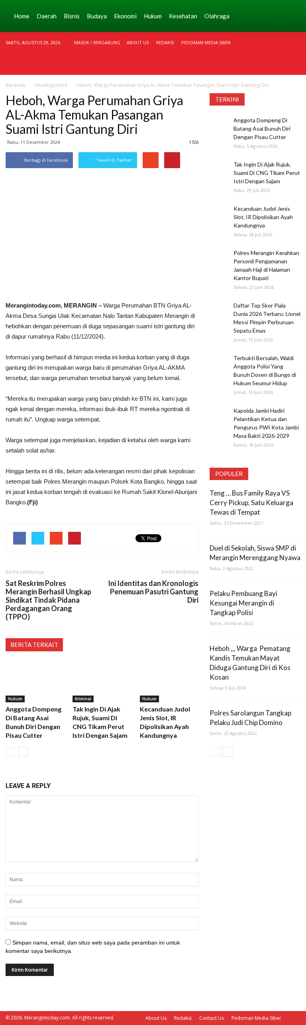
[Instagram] (255, 64)
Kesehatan (183, 16)
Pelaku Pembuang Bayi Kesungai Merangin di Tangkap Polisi (243, 603)
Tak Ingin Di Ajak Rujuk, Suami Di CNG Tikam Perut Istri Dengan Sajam (266, 172)
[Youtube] (294, 64)
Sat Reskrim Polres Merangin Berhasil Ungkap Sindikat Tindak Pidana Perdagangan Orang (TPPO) (48, 600)
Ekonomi (125, 16)
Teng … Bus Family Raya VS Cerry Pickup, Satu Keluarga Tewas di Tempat (251, 502)
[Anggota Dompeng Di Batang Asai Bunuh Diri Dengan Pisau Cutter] (35, 682)
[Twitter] (268, 64)
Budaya (97, 16)
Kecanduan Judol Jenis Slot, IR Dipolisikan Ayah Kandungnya (263, 217)
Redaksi (165, 42)
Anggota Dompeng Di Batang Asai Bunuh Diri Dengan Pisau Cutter (261, 128)
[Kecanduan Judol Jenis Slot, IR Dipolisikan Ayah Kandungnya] (169, 682)
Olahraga (217, 16)
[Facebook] (242, 64)
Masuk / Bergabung (97, 42)
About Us (138, 42)
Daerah (47, 16)
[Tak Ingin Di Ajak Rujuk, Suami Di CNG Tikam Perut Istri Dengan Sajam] (102, 682)
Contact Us (211, 1018)
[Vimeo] (281, 64)
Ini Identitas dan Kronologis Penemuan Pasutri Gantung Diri (153, 591)
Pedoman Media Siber (206, 42)
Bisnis (72, 16)
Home (21, 16)
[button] (290, 15)
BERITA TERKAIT (34, 644)
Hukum (153, 16)
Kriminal (83, 699)
